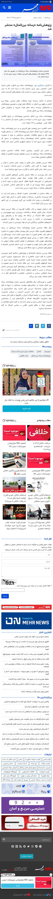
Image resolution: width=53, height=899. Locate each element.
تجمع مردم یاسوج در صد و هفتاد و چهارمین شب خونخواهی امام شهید (26, 648)
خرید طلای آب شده (9, 759)
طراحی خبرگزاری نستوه (40, 895)
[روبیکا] (24, 847)
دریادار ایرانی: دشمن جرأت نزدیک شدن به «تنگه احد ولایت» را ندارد (25, 734)
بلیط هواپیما (45, 776)
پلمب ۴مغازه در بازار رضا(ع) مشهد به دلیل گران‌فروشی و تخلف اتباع (25, 739)
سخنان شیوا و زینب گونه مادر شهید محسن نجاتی (32, 636)
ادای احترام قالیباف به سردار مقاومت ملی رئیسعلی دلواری (29, 719)
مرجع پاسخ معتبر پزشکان (27, 767)
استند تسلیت (22, 763)
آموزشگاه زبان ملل (9, 776)
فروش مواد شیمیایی (9, 767)
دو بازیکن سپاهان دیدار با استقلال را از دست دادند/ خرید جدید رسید (27, 713)
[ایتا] (12, 847)
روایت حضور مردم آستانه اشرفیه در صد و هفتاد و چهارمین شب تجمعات (27, 665)
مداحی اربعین (8, 763)
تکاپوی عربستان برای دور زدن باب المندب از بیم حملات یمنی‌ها (27, 641)
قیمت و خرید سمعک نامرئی (40, 780)
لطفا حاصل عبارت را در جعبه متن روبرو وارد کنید (34, 586)
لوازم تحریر (47, 759)
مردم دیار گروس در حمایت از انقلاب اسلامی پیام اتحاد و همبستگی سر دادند (26, 685)
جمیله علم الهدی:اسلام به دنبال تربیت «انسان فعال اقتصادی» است (25, 724)
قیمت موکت (45, 763)
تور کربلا (34, 763)
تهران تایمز (17, 780)
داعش (39, 351)
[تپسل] (3, 365)
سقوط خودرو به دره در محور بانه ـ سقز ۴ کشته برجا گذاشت (28, 679)
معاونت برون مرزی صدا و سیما (22, 351)
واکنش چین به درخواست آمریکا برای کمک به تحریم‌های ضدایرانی (26, 701)
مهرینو (26, 780)
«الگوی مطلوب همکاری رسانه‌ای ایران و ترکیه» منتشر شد (29, 342)
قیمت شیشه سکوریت (32, 759)
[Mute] (9, 393)
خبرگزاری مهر (39, 85)
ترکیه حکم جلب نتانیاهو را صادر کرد (37, 706)
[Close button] (51, 874)
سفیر (20, 759)
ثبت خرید (27, 408)
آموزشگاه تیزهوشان (10, 771)
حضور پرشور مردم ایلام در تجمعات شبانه (35, 691)
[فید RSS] (20, 847)
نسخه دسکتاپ (27, 856)
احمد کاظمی (24, 355)
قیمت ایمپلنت (44, 771)
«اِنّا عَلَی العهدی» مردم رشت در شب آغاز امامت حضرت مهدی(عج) (26, 654)
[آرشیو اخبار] (16, 847)
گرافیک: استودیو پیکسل (20, 895)
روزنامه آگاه (6, 780)
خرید (18, 885)
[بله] (36, 847)
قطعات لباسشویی (28, 771)
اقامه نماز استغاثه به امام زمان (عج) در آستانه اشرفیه (30, 659)
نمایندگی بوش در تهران (29, 776)
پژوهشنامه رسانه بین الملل (40, 355)
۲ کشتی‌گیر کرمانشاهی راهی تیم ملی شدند (34, 729)
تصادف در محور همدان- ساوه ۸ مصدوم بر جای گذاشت (30, 748)
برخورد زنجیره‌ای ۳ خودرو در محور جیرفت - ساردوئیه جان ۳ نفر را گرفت (26, 673)
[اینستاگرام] (32, 847)
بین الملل (47, 18)
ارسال (5, 596)
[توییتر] (28, 847)
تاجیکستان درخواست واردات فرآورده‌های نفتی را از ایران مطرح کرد (26, 744)
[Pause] (5, 393)
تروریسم (47, 351)
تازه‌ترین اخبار (45, 632)
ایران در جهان (37, 18)
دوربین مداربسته (45, 767)
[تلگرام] (40, 847)
